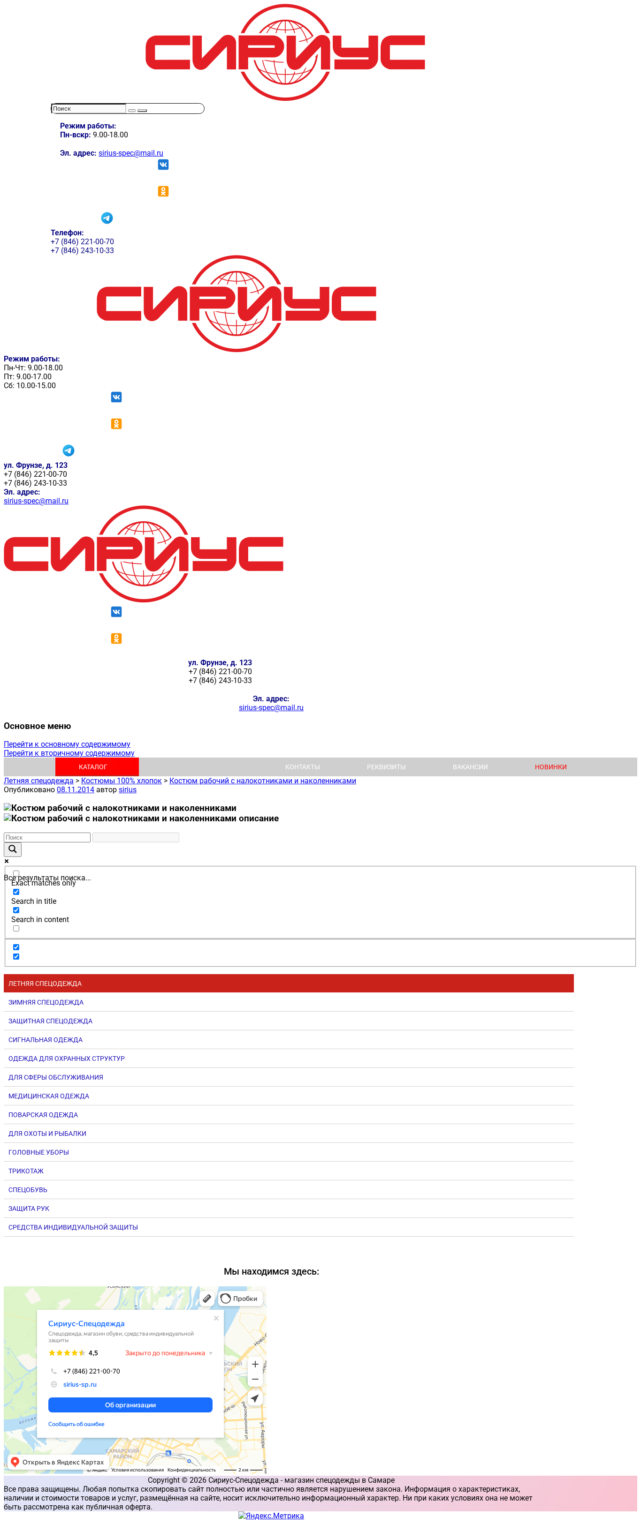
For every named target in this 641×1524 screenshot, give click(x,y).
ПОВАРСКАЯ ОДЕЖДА (43, 1115)
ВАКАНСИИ (470, 767)
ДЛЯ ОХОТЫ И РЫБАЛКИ (47, 1133)
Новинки (551, 767)
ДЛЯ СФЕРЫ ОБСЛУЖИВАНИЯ (55, 1077)
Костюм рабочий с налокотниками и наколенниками (262, 780)
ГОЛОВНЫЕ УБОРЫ (38, 1152)
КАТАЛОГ (93, 767)
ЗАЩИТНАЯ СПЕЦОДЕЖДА (50, 1021)
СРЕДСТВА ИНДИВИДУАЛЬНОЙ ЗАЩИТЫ (73, 1227)
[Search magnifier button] (13, 849)
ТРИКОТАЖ (26, 1171)
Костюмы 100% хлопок (121, 780)
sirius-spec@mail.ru (131, 153)
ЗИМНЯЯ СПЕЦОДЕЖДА (46, 1002)
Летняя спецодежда (39, 780)
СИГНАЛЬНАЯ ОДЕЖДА (45, 1040)
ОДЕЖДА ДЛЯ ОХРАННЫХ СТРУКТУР (66, 1058)
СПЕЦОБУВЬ (27, 1190)
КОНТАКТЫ (302, 767)
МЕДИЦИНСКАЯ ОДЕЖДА (48, 1096)
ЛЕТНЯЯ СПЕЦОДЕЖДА (45, 983)
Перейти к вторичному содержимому (69, 753)
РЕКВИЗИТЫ (386, 767)
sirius (128, 789)
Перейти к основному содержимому (67, 744)
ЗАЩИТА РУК (28, 1208)
